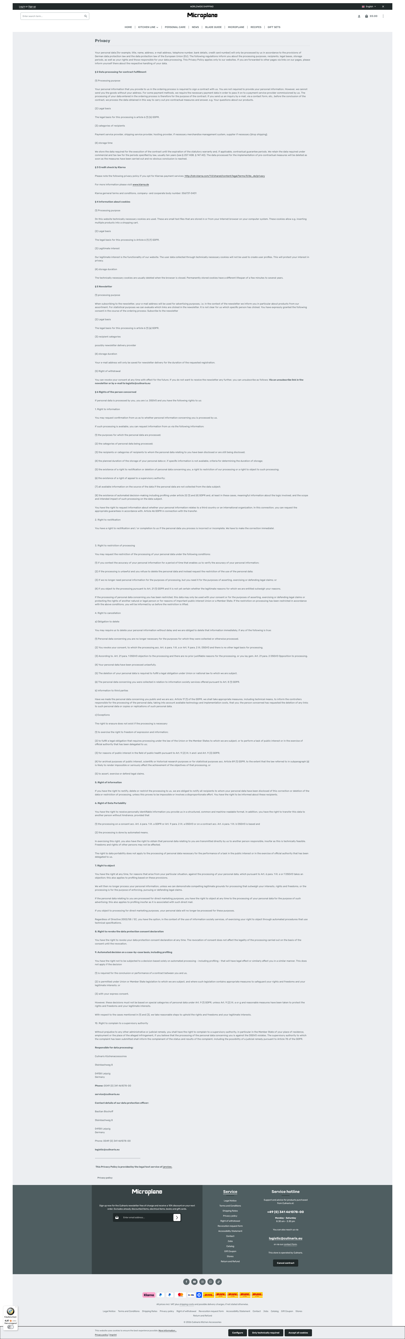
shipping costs (186, 1304)
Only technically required (265, 1332)
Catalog (230, 1246)
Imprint (113, 1335)
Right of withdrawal (230, 1221)
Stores (230, 1256)
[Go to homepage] (202, 16)
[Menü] (16, 1308)
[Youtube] (194, 1282)
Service (230, 1191)
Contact (230, 1236)
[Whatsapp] (210, 1282)
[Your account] (359, 16)
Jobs (230, 1241)
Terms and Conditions (230, 1205)
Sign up (32, 6)
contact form (290, 1244)
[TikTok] (218, 1282)
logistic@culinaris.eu (285, 1238)
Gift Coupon (230, 1251)
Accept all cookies (298, 1332)
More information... (168, 1330)
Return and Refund (230, 1261)
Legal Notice (230, 1200)
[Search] (85, 16)
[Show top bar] (383, 16)
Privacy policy (230, 1216)
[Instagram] (202, 1282)
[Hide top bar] (383, 6)
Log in (22, 6)
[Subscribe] (177, 1217)
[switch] (10, 1327)
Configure (237, 1332)
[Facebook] (186, 1282)
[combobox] (52, 16)
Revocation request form (230, 1226)
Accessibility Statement (230, 1231)
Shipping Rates (230, 1210)
